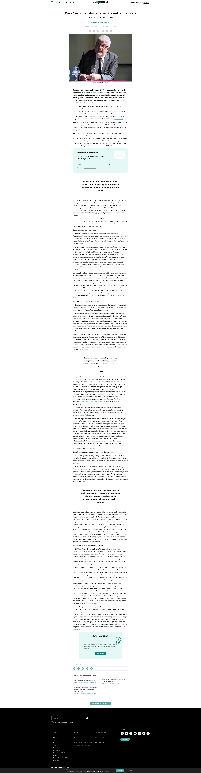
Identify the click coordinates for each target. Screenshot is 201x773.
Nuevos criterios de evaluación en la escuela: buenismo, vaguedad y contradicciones (85, 689)
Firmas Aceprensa (100, 732)
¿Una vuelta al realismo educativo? (85, 680)
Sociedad (55, 730)
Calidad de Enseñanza (80, 664)
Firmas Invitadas (100, 730)
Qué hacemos (99, 740)
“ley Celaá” (119, 119)
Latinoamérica (57, 735)
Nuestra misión (99, 742)
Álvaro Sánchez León (114, 683)
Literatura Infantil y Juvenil (62, 757)
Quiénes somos (99, 737)
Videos (76, 735)
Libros (55, 755)
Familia (55, 745)
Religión (55, 742)
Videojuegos (56, 760)
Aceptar (120, 770)
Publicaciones (78, 730)
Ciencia (55, 737)
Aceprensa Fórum (100, 735)
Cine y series (56, 750)
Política (55, 732)
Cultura (55, 740)
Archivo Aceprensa (79, 740)
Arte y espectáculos (59, 752)
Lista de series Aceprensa (82, 745)
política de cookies (104, 771)
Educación (56, 747)
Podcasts (77, 732)
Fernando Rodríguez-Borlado (100, 22)
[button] (140, 2)
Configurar (129, 770)
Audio (75, 737)
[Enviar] (109, 165)
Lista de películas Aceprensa (83, 742)
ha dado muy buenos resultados (93, 401)
